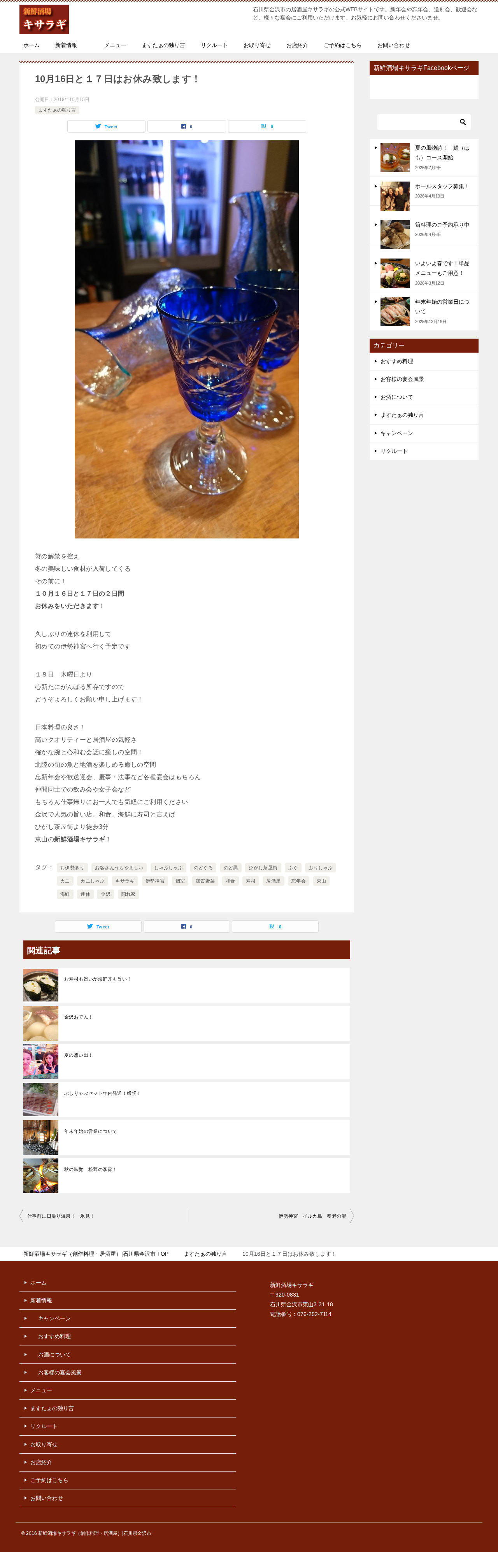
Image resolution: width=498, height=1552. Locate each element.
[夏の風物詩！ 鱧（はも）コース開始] (395, 157)
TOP (95, 1254)
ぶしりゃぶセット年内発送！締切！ (102, 1093)
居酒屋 (273, 881)
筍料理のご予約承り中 (442, 225)
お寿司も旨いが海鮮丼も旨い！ (98, 979)
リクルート (214, 45)
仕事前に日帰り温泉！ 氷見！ (61, 1216)
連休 (85, 894)
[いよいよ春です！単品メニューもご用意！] (395, 273)
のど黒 (231, 867)
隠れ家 (128, 894)
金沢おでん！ (78, 1017)
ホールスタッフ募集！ (442, 186)
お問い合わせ (393, 45)
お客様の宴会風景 (402, 379)
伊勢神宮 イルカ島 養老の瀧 (312, 1216)
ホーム (31, 45)
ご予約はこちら (343, 45)
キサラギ (125, 881)
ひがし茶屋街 (263, 867)
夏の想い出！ (78, 1055)
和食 (230, 881)
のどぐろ (203, 867)
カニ (65, 881)
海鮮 (65, 894)
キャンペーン (397, 433)
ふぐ (293, 867)
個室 (180, 881)
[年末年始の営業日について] (395, 311)
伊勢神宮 (155, 881)
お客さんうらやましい (119, 867)
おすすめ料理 (397, 361)
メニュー (115, 45)
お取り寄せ (257, 45)
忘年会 (298, 881)
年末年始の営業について (90, 1131)
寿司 (251, 881)
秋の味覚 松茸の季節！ (90, 1169)
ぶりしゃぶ (321, 867)
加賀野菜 (205, 881)
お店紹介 (297, 45)
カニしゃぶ (93, 881)
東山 (321, 881)
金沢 (105, 894)
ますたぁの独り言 (163, 45)
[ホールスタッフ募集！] (395, 196)
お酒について (397, 397)
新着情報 (66, 45)
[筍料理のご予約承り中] (395, 234)
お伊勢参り (72, 867)
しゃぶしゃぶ (168, 867)
